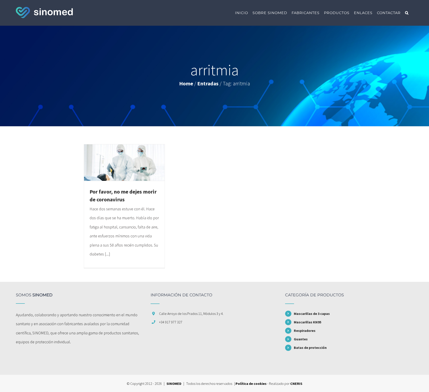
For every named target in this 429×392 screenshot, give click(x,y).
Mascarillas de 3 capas (312, 313)
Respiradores (304, 330)
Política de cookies (251, 383)
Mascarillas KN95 (307, 322)
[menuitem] (241, 13)
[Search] (407, 13)
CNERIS (296, 383)
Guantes (301, 339)
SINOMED (173, 383)
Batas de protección (310, 347)
